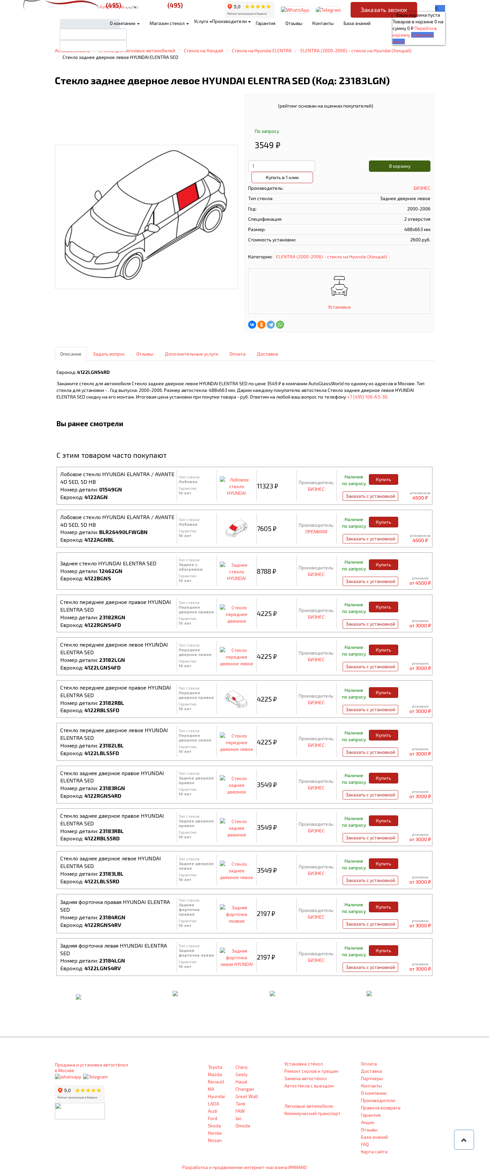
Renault (216, 1081)
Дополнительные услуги (191, 354)
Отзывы (293, 23)
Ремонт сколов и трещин (311, 1071)
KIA (211, 1089)
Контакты (323, 23)
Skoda (214, 1125)
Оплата (237, 354)
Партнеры (372, 1078)
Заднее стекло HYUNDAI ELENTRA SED (108, 563)
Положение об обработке (164, 1130)
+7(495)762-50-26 (153, 1105)
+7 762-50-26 (125, 5)
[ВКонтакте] (252, 325)
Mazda (215, 1074)
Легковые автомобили (308, 1106)
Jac (239, 1118)
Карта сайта (374, 1151)
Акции (367, 1122)
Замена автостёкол (305, 1078)
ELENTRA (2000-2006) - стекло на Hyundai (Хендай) (331, 256)
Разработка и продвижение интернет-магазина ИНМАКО (244, 1167)
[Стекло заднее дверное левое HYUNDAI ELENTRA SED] (146, 217)
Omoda (243, 1125)
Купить (383, 479)
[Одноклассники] (261, 325)
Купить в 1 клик (282, 177)
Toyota (215, 1067)
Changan (245, 1089)
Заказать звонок (384, 9)
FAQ (365, 1144)
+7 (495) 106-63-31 (153, 1093)
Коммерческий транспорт (312, 1113)
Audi (212, 1111)
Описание (71, 354)
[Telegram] (271, 325)
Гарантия (265, 23)
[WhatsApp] (280, 325)
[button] (464, 1140)
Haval (241, 1081)
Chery (241, 1067)
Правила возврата (381, 1107)
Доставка (267, 354)
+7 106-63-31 (186, 5)
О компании (123, 23)
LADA (213, 1103)
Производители (378, 1100)
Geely (241, 1074)
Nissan (215, 1140)
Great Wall (247, 1096)
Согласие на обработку (160, 1139)
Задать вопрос (109, 354)
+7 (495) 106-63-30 (367, 397)
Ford (212, 1118)
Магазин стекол (168, 23)
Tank (240, 1103)
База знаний (357, 23)
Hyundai (216, 1096)
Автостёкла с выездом (309, 1085)
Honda (215, 1133)
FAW (240, 1111)
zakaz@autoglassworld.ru (161, 1118)
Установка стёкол (303, 1063)
